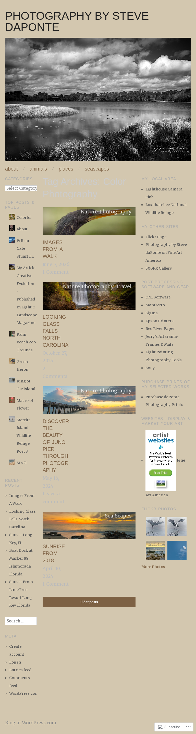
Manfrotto (155, 305)
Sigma (151, 313)
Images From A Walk (53, 249)
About (11, 169)
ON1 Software (157, 297)
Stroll (22, 463)
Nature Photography (106, 212)
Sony (150, 368)
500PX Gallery (158, 268)
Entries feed (20, 670)
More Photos (153, 566)
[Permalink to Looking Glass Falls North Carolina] (89, 297)
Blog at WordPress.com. (31, 723)
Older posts (89, 602)
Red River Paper (160, 328)
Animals (38, 169)
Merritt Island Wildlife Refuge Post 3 (24, 436)
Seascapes (97, 169)
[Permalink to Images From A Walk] (89, 223)
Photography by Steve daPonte (77, 21)
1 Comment (56, 272)
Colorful (24, 217)
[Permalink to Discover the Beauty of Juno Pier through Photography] (89, 402)
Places (66, 169)
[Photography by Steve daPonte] (98, 102)
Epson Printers (159, 321)
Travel (124, 286)
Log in (15, 662)
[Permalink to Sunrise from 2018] (89, 527)
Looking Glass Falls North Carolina (55, 330)
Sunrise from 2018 (54, 553)
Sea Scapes (118, 516)
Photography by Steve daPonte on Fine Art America (166, 252)
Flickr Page (155, 237)
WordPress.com (24, 693)
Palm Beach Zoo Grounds (26, 342)
